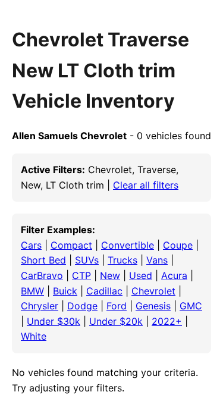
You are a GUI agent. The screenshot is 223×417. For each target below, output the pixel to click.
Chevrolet (153, 291)
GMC (191, 306)
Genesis (153, 306)
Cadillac (104, 291)
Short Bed (43, 260)
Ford (116, 306)
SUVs (87, 260)
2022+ (167, 321)
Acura (174, 275)
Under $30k (53, 321)
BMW (32, 291)
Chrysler (39, 306)
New (110, 275)
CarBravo (42, 275)
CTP (81, 275)
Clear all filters (145, 185)
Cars (31, 245)
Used (140, 275)
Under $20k (116, 321)
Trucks (122, 260)
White (33, 336)
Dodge (82, 306)
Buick (65, 291)
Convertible (127, 245)
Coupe (178, 245)
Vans (157, 260)
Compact (71, 245)
